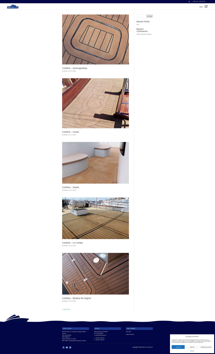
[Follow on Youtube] (67, 347)
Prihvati (178, 347)
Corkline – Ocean (70, 131)
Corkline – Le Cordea (72, 242)
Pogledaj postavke (206, 347)
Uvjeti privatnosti (130, 334)
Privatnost (192, 350)
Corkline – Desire (70, 187)
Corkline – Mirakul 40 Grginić (76, 298)
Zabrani (192, 347)
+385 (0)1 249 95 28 (199, 1)
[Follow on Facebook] (63, 347)
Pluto (137, 24)
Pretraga (149, 16)
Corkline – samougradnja (74, 68)
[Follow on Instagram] (70, 347)
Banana (66, 71)
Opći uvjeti (128, 331)
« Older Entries (66, 309)
